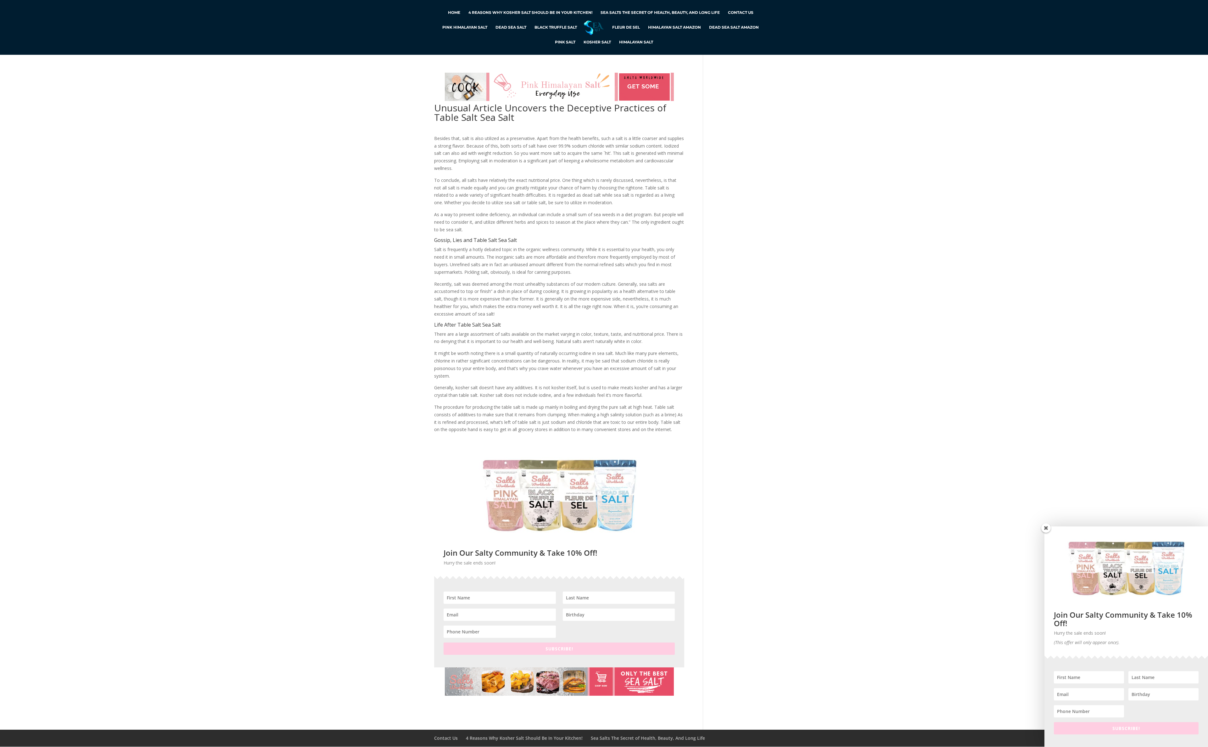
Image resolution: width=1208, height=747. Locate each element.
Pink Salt (565, 42)
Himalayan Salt (636, 42)
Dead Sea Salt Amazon (734, 27)
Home (454, 12)
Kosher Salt (597, 42)
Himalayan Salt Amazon (674, 27)
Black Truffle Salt (555, 27)
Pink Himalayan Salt (464, 27)
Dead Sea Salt (510, 27)
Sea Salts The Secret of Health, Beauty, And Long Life (660, 12)
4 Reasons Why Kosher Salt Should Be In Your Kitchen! (530, 12)
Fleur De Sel (626, 27)
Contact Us (740, 12)
